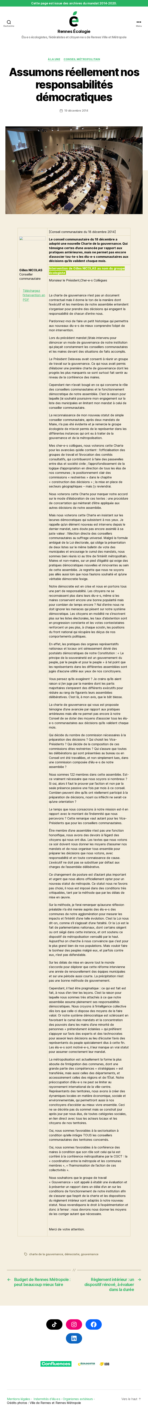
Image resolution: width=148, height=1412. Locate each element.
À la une (54, 59)
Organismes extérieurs (78, 1399)
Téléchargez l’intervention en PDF (34, 295)
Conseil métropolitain (82, 59)
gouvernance (89, 1254)
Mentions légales (18, 1399)
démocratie (72, 1254)
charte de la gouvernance (46, 1254)
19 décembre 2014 (76, 110)
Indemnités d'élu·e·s (47, 1399)
